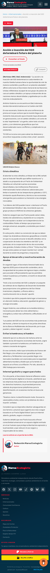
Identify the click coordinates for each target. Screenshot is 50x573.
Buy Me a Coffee (27, 558)
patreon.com (11, 569)
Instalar (37, 570)
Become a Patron (27, 552)
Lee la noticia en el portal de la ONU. (18, 435)
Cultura (5, 508)
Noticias (6, 499)
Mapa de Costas (9, 524)
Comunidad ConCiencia (11, 505)
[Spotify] (31, 489)
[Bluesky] (37, 489)
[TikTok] (26, 489)
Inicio (5, 14)
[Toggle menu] (46, 4)
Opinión (5, 512)
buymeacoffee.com (21, 569)
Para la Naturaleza (9, 530)
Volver (9, 23)
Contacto (6, 537)
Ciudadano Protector (10, 527)
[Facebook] (3, 489)
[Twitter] (9, 489)
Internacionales (15, 14)
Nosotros (6, 515)
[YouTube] (20, 489)
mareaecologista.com (37, 567)
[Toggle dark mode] (40, 4)
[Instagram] (15, 489)
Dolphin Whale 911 (9, 534)
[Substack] (43, 489)
